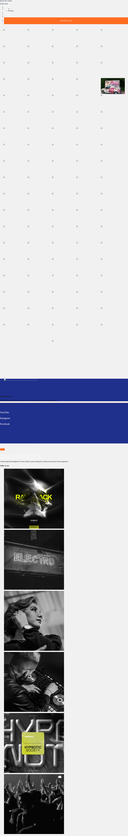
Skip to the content (6, 1)
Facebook (5, 423)
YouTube (4, 412)
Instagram (5, 418)
